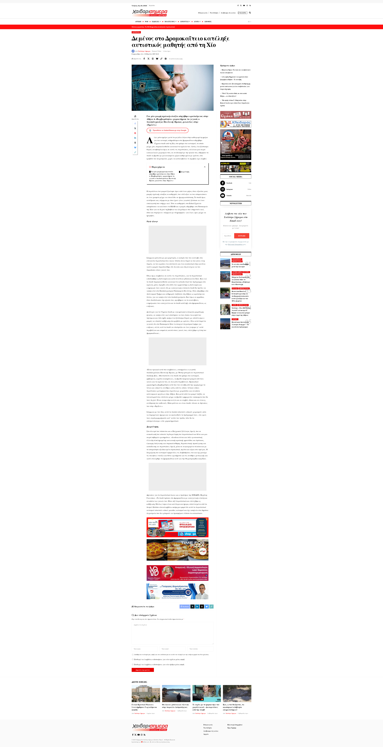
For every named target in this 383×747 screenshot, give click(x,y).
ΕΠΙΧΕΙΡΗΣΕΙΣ (236, 259)
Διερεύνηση (185, 172)
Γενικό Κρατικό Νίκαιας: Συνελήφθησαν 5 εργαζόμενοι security (144, 707)
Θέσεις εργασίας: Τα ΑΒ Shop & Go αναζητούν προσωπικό (153, 27)
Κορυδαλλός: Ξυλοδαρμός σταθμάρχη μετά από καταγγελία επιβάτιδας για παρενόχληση (235, 86)
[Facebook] (238, 5)
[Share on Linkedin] (135, 137)
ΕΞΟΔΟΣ (234, 319)
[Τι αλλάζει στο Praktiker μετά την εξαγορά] (225, 263)
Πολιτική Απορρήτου (235, 244)
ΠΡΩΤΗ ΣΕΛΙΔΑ (237, 261)
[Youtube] (235, 195)
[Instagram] (247, 5)
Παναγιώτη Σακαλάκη (163, 742)
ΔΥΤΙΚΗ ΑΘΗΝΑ (237, 272)
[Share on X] (148, 59)
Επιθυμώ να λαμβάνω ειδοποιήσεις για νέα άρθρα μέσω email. (159, 664)
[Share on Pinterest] (135, 133)
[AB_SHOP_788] (177, 527)
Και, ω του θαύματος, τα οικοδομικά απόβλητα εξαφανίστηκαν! (233, 707)
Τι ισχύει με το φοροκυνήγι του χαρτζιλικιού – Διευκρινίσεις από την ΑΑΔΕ (205, 707)
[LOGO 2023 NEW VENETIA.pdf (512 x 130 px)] (177, 572)
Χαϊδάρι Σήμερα (144, 51)
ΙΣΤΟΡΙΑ (246, 272)
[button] (250, 13)
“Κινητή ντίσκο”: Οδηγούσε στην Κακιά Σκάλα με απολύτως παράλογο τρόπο (234, 103)
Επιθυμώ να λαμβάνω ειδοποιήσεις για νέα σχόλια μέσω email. (159, 659)
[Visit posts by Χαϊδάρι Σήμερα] (133, 51)
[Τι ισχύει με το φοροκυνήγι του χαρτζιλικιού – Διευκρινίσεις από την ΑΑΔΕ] (206, 693)
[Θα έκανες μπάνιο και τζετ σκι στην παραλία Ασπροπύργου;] (176, 693)
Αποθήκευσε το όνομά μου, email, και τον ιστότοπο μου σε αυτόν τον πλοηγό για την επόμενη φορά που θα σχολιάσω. (171, 654)
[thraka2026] (235, 114)
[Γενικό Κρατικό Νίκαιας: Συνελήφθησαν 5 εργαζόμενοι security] (146, 693)
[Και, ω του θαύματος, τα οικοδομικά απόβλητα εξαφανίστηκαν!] (237, 693)
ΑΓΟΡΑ (234, 305)
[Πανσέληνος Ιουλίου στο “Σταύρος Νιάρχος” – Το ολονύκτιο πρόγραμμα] (225, 323)
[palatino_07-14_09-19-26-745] (177, 549)
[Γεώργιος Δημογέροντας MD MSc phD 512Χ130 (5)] (177, 591)
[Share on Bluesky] (157, 59)
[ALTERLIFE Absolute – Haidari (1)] (235, 167)
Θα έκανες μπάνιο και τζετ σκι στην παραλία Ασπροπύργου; (175, 705)
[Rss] (250, 5)
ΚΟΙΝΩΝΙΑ (136, 32)
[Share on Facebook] (144, 59)
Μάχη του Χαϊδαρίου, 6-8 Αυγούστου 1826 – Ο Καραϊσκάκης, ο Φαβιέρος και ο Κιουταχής (241, 280)
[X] (241, 5)
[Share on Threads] (153, 59)
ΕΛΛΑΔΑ (235, 288)
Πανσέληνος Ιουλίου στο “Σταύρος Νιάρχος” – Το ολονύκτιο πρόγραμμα (240, 324)
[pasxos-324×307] (235, 144)
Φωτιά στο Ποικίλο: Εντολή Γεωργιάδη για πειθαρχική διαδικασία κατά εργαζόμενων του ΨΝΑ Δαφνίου (240, 296)
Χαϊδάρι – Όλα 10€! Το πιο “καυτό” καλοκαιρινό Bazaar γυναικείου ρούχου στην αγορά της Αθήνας (241, 311)
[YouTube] (244, 5)
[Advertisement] (177, 240)
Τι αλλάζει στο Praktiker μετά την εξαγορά (240, 265)
